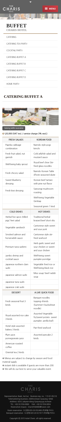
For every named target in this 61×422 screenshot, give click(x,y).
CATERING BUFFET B (16, 64)
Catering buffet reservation (13, 128)
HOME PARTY (12, 84)
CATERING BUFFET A (16, 57)
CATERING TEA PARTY (16, 44)
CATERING (11, 37)
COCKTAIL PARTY (14, 50)
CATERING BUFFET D (16, 77)
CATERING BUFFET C (16, 70)
